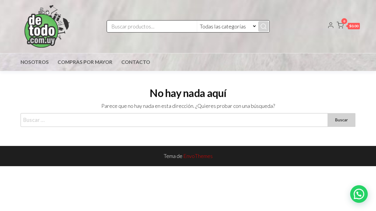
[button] (348, 26)
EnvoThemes (198, 156)
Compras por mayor (85, 62)
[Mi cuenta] (330, 25)
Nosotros (35, 62)
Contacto (135, 62)
